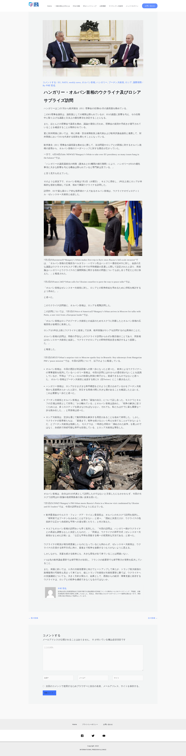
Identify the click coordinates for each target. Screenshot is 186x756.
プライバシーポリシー (90, 724)
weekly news (75, 82)
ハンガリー (101, 82)
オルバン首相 (88, 82)
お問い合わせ (108, 724)
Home (49, 6)
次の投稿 (152, 618)
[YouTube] (104, 735)
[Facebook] (82, 735)
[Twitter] (93, 735)
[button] (150, 5)
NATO (65, 82)
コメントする (49, 82)
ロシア (128, 82)
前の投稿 (33, 618)
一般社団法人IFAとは (62, 6)
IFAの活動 (76, 6)
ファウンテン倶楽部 (116, 6)
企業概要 (103, 6)
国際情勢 (137, 82)
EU (59, 82)
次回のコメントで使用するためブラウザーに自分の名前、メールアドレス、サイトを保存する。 (93, 686)
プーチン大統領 (116, 82)
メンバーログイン (132, 6)
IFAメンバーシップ (90, 6)
